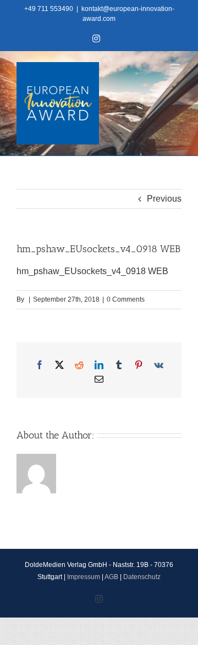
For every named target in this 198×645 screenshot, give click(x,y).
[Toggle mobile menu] (176, 68)
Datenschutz (142, 577)
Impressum (83, 577)
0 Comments (126, 299)
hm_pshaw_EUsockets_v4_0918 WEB (92, 271)
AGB (111, 577)
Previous (164, 198)
